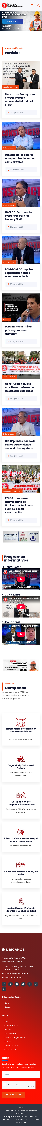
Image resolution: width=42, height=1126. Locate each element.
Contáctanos (10, 1049)
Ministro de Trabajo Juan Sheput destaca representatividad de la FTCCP (20, 99)
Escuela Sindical (11, 1045)
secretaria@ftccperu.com (16, 973)
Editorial (6, 319)
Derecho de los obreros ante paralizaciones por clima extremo (20, 158)
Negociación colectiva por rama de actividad (21, 730)
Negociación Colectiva (12, 491)
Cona (6, 1003)
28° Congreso (10, 1033)
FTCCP (21, 1108)
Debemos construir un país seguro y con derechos (18, 330)
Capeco (8, 1007)
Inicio (6, 1021)
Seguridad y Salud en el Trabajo (21, 767)
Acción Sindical (9, 377)
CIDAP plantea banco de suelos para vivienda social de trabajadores (20, 444)
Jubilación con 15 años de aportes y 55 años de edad (21, 909)
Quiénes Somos (11, 1025)
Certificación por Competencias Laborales (21, 803)
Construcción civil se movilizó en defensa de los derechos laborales (19, 387)
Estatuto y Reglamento (14, 1037)
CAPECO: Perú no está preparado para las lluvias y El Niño (18, 215)
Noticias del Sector (10, 87)
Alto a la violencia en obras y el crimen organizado (21, 840)
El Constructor (8, 148)
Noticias (7, 1029)
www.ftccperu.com (13, 977)
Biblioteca (8, 1041)
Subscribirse (15, 1094)
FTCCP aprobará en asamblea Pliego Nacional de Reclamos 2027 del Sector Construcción (19, 505)
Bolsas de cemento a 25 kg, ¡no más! (21, 873)
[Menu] (32, 5)
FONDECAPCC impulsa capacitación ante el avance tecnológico (19, 273)
